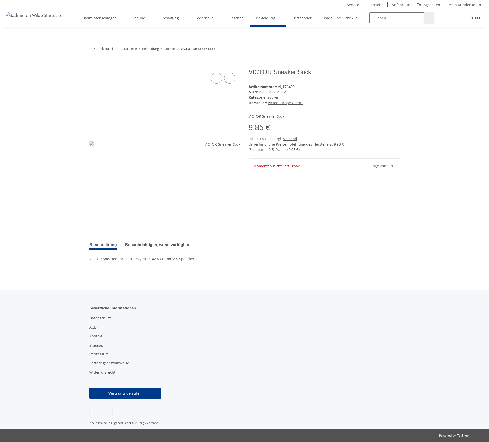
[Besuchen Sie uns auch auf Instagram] (107, 411)
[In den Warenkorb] (93, 65)
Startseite (375, 4)
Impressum (99, 354)
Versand (290, 138)
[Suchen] (429, 17)
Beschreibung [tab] (103, 245)
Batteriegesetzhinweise (109, 363)
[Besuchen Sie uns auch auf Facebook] (94, 411)
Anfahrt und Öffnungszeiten (416, 4)
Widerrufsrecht (102, 372)
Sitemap (96, 345)
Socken (273, 97)
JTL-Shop (462, 435)
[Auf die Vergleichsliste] (216, 78)
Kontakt (95, 336)
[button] (444, 18)
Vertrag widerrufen (125, 393)
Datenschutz (100, 318)
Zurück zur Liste (105, 48)
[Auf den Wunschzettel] (229, 78)
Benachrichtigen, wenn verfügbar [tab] (157, 245)
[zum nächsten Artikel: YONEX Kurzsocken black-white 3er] (394, 48)
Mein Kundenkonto (464, 4)
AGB (93, 327)
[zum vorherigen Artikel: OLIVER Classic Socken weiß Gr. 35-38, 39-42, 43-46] (383, 48)
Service (353, 4)
